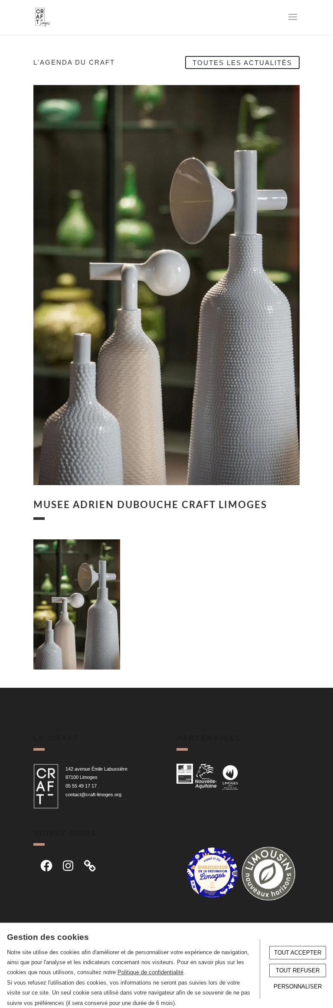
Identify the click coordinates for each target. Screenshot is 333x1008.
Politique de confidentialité (150, 972)
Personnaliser (298, 986)
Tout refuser (298, 970)
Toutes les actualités (242, 62)
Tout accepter (297, 952)
